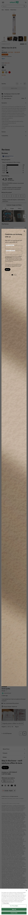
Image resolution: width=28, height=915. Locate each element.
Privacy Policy (9, 257)
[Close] (24, 231)
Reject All (14, 909)
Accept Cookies (14, 912)
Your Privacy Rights (14, 905)
